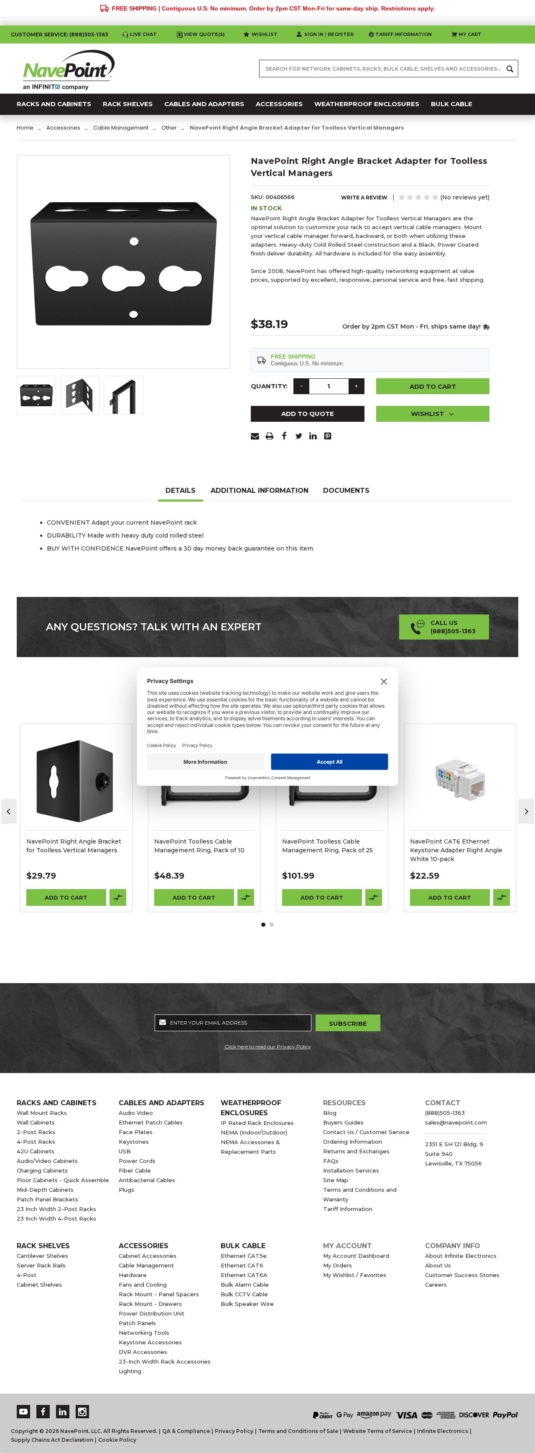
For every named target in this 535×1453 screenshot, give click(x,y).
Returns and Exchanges (356, 1151)
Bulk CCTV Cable (244, 1294)
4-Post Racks (36, 1141)
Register (341, 34)
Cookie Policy (117, 1440)
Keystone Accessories (150, 1342)
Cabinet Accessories (147, 1255)
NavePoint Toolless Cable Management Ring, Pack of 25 (327, 846)
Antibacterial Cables (147, 1180)
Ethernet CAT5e (244, 1255)
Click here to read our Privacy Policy (267, 1046)
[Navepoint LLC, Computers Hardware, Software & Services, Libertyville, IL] (187, 1406)
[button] (433, 414)
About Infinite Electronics (461, 1255)
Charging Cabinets (42, 1170)
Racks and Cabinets (57, 1103)
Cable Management (146, 1265)
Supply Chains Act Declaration (52, 1440)
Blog (329, 1112)
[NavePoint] (69, 68)
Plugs (126, 1189)
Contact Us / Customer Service (366, 1132)
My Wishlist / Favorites (354, 1275)
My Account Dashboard (356, 1255)
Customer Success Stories (462, 1275)
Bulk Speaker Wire (247, 1303)
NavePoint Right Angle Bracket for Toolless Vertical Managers (73, 846)
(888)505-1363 (88, 34)
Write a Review (364, 197)
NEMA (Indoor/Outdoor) (254, 1132)
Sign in (314, 34)
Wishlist (265, 34)
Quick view (76, 769)
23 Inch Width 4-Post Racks (56, 1218)
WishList (76, 791)
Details (181, 491)
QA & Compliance (186, 1431)
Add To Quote (307, 414)
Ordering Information (352, 1141)
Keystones (134, 1141)
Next (526, 811)
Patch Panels (137, 1323)
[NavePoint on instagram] (82, 1411)
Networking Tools (144, 1332)
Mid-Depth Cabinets (45, 1189)
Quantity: (269, 386)
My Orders (337, 1265)
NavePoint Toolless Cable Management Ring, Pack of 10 (199, 846)
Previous (9, 811)
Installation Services (351, 1170)
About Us (438, 1265)
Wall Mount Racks (42, 1112)
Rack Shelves (43, 1246)
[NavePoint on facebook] (43, 1411)
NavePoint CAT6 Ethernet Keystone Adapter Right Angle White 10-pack (456, 850)
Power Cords (137, 1160)
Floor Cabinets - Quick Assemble (63, 1180)
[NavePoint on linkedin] (63, 1411)
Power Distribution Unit (151, 1313)
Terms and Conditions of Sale (298, 1431)
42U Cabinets (35, 1151)
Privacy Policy (234, 1431)
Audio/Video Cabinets (47, 1160)
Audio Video (136, 1112)
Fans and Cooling (143, 1284)
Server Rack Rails (41, 1265)
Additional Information (259, 491)
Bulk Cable (243, 1246)
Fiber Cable (135, 1170)
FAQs (331, 1160)
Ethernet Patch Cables (151, 1122)
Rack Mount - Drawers (150, 1303)
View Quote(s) (204, 34)
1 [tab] (263, 925)
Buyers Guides (343, 1122)
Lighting (130, 1371)
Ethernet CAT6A (244, 1275)
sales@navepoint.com (456, 1122)
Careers (436, 1284)
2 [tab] (272, 925)
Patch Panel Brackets (47, 1199)
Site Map (335, 1180)
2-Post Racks (36, 1132)
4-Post (26, 1275)
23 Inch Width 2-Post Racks (56, 1209)
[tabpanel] (76, 818)
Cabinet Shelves (39, 1284)
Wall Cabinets (36, 1122)
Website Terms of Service (377, 1431)
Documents (346, 491)
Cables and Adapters (161, 1103)
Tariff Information (403, 34)
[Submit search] (510, 68)
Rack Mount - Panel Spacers (159, 1294)
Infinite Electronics (442, 1431)
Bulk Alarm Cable (245, 1284)
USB (125, 1151)
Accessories (143, 1246)
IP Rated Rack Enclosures (257, 1122)
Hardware (133, 1275)
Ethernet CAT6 (242, 1265)
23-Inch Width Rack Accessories (165, 1361)
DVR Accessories (143, 1351)
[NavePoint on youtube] (23, 1411)
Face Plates (136, 1132)
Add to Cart (66, 897)
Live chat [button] (143, 34)
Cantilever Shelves (42, 1255)
